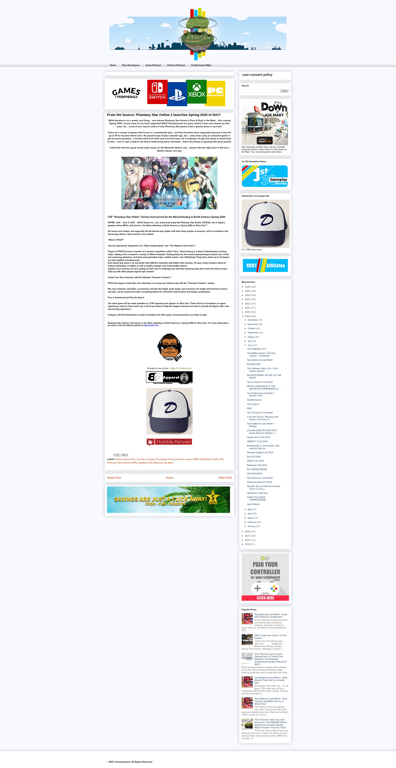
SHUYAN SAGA (254, 473)
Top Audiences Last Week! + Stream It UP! (261, 394)
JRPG (196, 459)
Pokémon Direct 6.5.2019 (259, 482)
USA (150, 462)
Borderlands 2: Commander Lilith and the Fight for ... (263, 447)
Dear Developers (131, 65)
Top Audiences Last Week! (260, 360)
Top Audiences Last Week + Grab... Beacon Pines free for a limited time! (271, 680)
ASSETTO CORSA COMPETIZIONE (256, 498)
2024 (248, 295)
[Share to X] (120, 455)
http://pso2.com (151, 325)
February (252, 522)
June (250, 345)
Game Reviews (153, 65)
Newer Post (114, 477)
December (253, 320)
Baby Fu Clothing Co (181, 368)
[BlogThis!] (117, 455)
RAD (249, 408)
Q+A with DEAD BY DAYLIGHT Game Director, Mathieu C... (262, 431)
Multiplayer (206, 459)
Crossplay (161, 459)
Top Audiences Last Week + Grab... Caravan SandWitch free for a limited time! (271, 701)
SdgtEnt (142, 462)
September (253, 332)
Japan (188, 459)
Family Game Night (201, 65)
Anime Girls (129, 459)
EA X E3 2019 (253, 456)
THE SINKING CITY (256, 349)
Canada (141, 459)
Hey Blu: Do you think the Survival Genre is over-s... (263, 487)
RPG (134, 462)
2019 (248, 316)
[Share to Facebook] (123, 455)
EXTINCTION (253, 364)
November (253, 324)
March (251, 518)
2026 (248, 287)
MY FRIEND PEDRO (257, 469)
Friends (171, 459)
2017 (248, 536)
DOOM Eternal (254, 400)
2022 (248, 303)
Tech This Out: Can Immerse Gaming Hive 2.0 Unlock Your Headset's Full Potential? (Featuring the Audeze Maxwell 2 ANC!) (270, 659)
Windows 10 (160, 462)
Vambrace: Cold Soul (257, 493)
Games (180, 459)
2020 (248, 312)
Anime (118, 459)
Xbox (170, 462)
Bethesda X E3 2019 (257, 465)
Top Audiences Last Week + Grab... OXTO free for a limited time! (271, 615)
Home (113, 65)
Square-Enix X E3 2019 (258, 437)
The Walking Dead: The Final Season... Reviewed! (261, 354)
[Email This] (114, 455)
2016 (248, 540)
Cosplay (150, 459)
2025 (248, 291)
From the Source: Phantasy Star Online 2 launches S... (263, 418)
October (252, 328)
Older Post (225, 477)
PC (221, 459)
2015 (248, 544)
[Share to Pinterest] (126, 455)
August (251, 337)
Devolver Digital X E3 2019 (260, 452)
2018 (248, 531)
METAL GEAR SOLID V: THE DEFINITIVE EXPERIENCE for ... (264, 387)
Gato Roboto (253, 504)
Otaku (216, 459)
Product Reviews (176, 65)
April (250, 513)
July (250, 341)
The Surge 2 (253, 404)
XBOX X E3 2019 (255, 461)
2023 (248, 299)
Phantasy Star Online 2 (119, 462)
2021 (248, 308)
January (252, 526)
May (250, 509)
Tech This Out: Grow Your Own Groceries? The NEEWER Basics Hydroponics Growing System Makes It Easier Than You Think (270, 723)
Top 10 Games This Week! (260, 382)
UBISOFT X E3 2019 (257, 441)
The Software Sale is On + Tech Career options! (262, 369)
